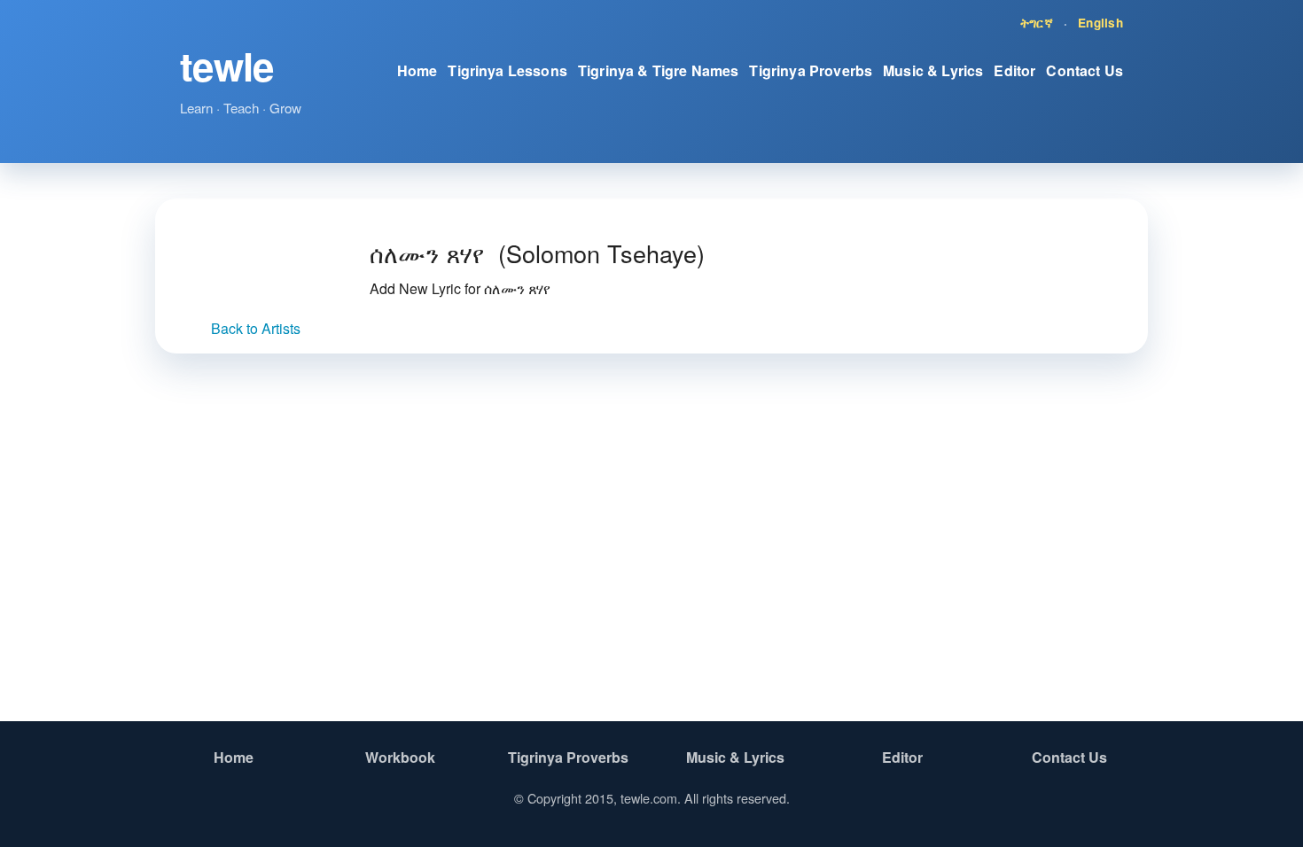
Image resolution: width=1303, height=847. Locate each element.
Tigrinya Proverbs (810, 70)
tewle (227, 65)
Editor (1014, 70)
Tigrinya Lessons (507, 70)
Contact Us (1084, 70)
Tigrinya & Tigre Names (658, 70)
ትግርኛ (1036, 22)
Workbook (400, 757)
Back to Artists (255, 328)
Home (417, 70)
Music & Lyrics (933, 70)
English (1100, 22)
